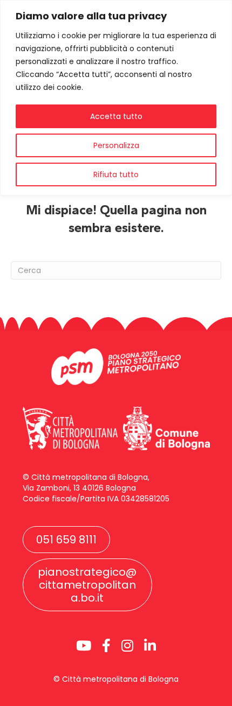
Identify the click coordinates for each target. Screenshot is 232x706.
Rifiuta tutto (116, 174)
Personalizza (116, 145)
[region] (116, 97)
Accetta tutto (116, 116)
